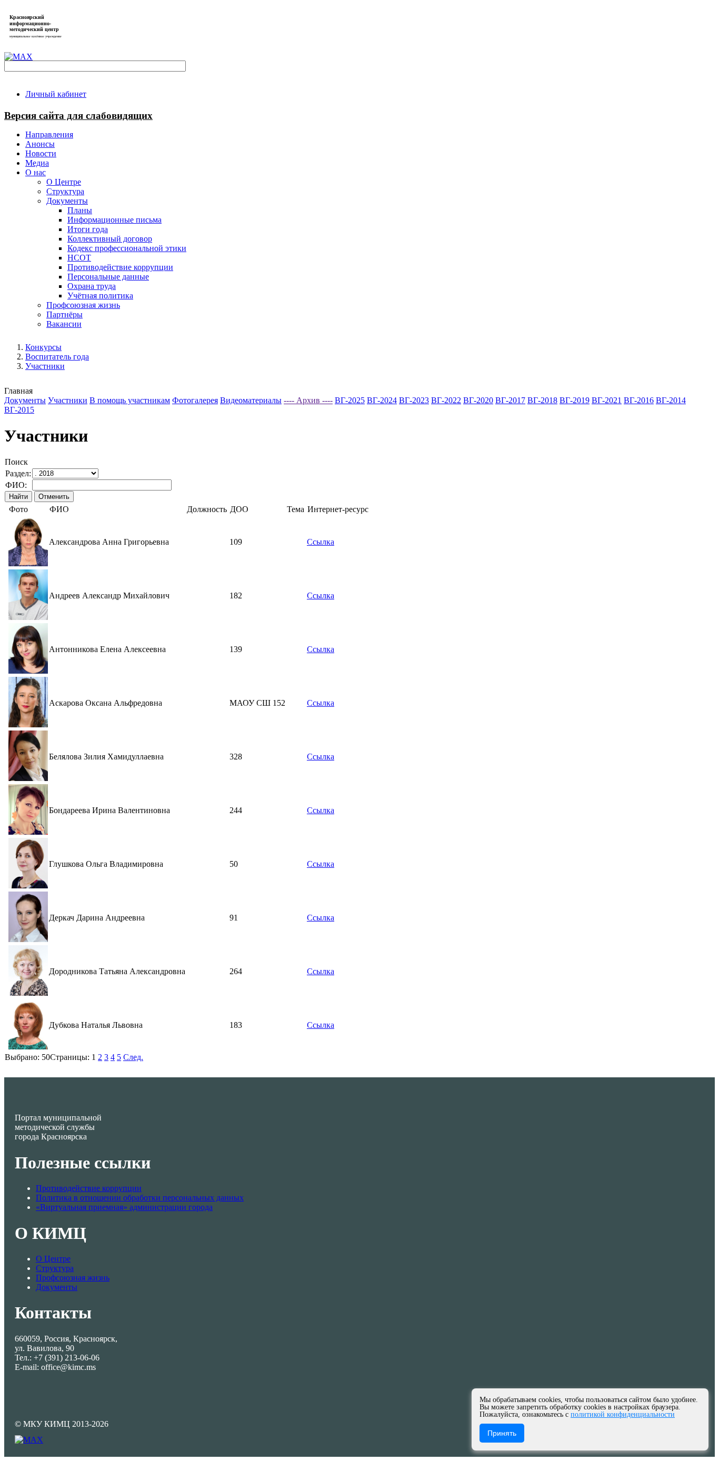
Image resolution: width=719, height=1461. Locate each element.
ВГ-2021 (607, 400)
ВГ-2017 (510, 400)
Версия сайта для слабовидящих (78, 115)
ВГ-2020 (478, 400)
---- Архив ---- (308, 400)
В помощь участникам (129, 400)
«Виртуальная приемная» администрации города (124, 1207)
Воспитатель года (57, 356)
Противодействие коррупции (89, 1188)
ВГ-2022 (446, 400)
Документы (25, 400)
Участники (45, 366)
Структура (55, 1268)
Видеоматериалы (251, 400)
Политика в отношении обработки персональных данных (140, 1197)
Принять (501, 1433)
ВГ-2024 (382, 400)
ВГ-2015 (19, 409)
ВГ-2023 (414, 400)
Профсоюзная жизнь (72, 1277)
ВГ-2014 (671, 400)
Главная (18, 390)
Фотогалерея (195, 400)
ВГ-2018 (542, 400)
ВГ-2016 (639, 400)
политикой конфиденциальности (623, 1414)
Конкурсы (43, 347)
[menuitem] (55, 93)
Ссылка (320, 541)
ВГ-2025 (350, 400)
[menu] (370, 248)
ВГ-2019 (575, 400)
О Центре (53, 1258)
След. (133, 1057)
